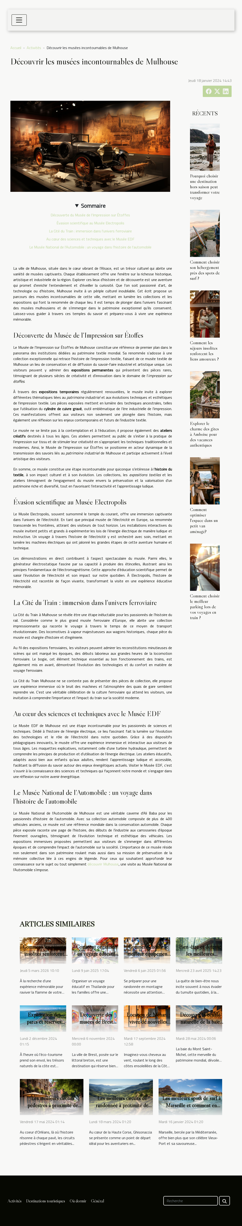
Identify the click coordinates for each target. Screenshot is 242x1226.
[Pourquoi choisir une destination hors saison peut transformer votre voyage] (205, 147)
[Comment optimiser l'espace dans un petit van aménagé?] (205, 480)
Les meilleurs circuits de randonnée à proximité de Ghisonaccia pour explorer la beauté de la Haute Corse (122, 1109)
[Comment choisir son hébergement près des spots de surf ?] (205, 233)
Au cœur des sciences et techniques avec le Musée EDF (90, 239)
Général (97, 1201)
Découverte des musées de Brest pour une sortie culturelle (96, 1025)
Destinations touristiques (45, 1201)
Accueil (15, 47)
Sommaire (93, 205)
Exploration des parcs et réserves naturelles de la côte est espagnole (44, 1025)
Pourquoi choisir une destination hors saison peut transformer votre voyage (205, 186)
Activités (34, 47)
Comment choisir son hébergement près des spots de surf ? (205, 270)
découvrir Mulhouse (103, 864)
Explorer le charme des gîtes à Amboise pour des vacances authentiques (204, 434)
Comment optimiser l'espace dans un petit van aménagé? (204, 520)
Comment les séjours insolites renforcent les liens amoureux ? (204, 351)
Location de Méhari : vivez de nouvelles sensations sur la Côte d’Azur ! (148, 1025)
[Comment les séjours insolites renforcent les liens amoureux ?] (205, 313)
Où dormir (78, 1201)
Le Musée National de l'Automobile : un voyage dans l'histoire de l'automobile (90, 247)
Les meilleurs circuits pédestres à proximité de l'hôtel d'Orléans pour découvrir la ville (53, 1109)
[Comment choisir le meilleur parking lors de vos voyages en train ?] (205, 567)
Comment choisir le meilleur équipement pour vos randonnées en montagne (148, 957)
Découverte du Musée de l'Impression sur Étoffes (90, 215)
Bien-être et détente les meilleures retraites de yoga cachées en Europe (200, 957)
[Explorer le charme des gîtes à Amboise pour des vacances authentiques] (205, 394)
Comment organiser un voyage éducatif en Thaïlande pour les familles (96, 957)
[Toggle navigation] (19, 20)
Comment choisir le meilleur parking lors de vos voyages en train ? (205, 606)
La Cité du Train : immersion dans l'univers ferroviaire (90, 231)
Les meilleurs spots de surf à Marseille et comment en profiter (191, 1105)
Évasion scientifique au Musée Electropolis (90, 223)
